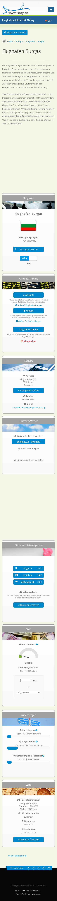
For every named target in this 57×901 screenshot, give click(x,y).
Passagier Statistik (29, 249)
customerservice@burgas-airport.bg (28, 407)
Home (10, 41)
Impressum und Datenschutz (27, 890)
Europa (19, 41)
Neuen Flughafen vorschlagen (28, 894)
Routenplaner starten (28, 390)
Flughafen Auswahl (16, 32)
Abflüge (29, 310)
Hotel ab (32, 575)
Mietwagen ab (31, 581)
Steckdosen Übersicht (28, 839)
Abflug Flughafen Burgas (29, 321)
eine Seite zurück (18, 855)
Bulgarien (30, 41)
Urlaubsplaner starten (28, 604)
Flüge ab (32, 568)
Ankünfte (29, 294)
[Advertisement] (28, 160)
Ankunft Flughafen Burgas (29, 305)
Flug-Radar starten (28, 329)
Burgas (41, 41)
